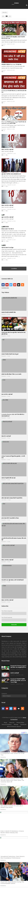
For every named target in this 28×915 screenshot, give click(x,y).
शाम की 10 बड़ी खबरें (14, 673)
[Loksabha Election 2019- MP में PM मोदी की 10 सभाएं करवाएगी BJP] (14, 406)
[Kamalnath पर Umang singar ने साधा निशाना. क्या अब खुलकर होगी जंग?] (5, 668)
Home (5, 722)
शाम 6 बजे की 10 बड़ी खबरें (7, 394)
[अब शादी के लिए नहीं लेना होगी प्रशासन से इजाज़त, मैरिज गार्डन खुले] (14, 530)
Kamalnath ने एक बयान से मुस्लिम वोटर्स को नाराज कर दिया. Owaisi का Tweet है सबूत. (18, 680)
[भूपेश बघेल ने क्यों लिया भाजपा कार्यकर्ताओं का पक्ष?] (14, 165)
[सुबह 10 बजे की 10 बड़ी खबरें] (14, 215)
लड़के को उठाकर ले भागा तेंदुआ (7, 247)
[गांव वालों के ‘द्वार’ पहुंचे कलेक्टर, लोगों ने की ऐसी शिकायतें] (14, 571)
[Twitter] (10, 284)
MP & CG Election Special (14, 726)
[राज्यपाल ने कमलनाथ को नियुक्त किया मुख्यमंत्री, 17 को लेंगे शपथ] (14, 448)
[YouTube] (7, 284)
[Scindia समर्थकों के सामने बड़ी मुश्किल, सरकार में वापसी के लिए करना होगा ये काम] (14, 28)
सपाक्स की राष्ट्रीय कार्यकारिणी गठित (9, 312)
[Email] (18, 284)
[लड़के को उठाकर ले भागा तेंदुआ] (14, 245)
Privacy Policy (20, 722)
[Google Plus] (14, 284)
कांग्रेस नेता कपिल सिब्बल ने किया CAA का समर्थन (11, 374)
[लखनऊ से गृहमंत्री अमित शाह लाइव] (14, 469)
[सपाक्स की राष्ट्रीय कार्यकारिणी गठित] (14, 304)
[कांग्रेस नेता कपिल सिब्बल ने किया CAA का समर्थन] (14, 366)
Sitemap (16, 724)
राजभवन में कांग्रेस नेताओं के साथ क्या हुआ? (10, 354)
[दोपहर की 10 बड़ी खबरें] (14, 427)
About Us (11, 722)
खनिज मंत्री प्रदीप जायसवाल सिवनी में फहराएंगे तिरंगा (12, 498)
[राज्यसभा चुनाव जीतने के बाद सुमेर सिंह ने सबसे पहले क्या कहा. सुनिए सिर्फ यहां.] (14, 324)
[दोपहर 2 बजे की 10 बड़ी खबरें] (14, 141)
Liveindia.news (5, 287)
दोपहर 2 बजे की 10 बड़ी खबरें (7, 149)
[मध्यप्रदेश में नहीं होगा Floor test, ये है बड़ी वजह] (14, 56)
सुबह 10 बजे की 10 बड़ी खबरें (7, 217)
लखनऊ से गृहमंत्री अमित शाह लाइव (8, 477)
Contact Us (23, 724)
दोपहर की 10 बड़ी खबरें (6, 436)
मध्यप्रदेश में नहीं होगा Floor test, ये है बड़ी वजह (11, 64)
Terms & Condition (7, 724)
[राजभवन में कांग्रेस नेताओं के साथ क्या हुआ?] (14, 346)
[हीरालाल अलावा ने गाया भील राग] (14, 226)
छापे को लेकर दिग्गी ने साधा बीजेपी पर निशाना (10, 518)
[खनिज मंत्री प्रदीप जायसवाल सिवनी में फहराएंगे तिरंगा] (14, 489)
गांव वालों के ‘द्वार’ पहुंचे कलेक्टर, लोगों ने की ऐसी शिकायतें (12, 580)
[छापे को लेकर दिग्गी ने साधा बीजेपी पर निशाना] (14, 510)
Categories (4, 693)
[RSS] (22, 284)
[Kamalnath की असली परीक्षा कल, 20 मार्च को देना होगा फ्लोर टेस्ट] (14, 82)
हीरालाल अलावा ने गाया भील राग (8, 229)
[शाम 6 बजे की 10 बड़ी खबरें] (14, 386)
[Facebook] (3, 284)
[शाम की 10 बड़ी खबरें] (5, 675)
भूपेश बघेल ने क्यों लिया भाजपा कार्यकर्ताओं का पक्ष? (11, 174)
